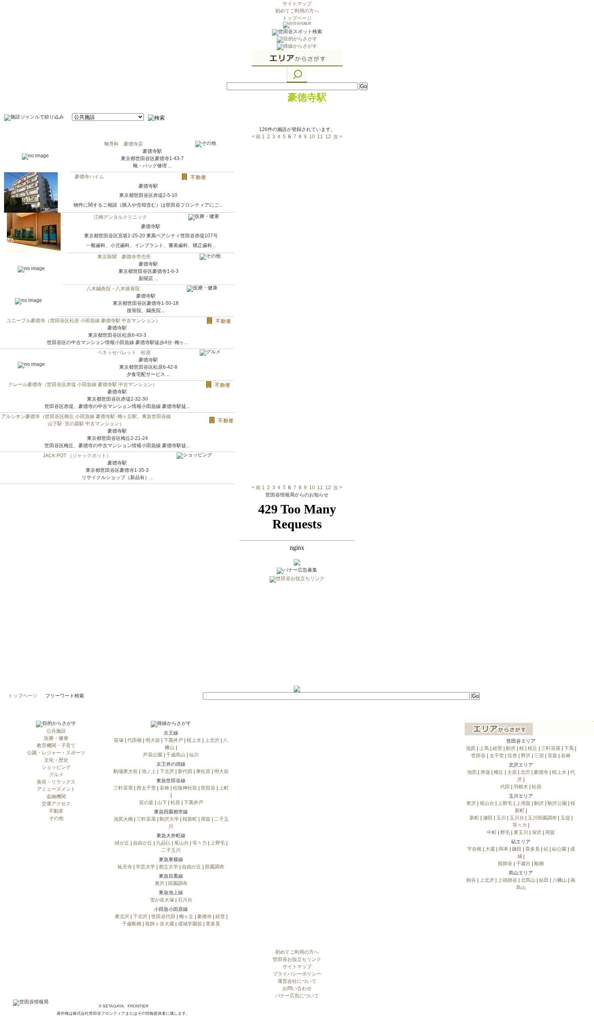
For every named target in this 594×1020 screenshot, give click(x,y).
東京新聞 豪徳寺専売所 (124, 257)
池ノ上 (148, 771)
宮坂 (552, 755)
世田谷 (208, 788)
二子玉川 (171, 850)
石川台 (185, 900)
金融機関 (56, 796)
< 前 (256, 136)
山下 (162, 802)
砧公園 (559, 849)
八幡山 (559, 880)
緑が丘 (122, 843)
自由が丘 (142, 843)
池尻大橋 (123, 819)
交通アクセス (56, 804)
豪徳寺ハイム (89, 177)
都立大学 (168, 867)
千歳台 (523, 863)
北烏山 (528, 880)
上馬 (484, 748)
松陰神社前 (185, 788)
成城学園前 (190, 924)
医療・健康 (56, 738)
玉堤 (565, 818)
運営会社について (297, 981)
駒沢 (511, 748)
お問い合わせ (297, 988)
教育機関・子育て (56, 745)
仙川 (194, 755)
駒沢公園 (557, 803)
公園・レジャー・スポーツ (56, 753)
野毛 (505, 832)
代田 (505, 787)
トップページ (297, 18)
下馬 (569, 748)
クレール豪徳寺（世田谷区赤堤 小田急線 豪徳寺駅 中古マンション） (82, 384)
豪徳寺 (204, 916)
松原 (175, 802)
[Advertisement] (297, 635)
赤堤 (485, 772)
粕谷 (471, 880)
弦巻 (512, 755)
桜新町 (190, 819)
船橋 (539, 863)
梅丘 (498, 772)
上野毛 (218, 843)
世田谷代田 (163, 916)
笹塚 (119, 740)
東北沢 (122, 916)
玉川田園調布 (542, 818)
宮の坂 (146, 802)
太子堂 (496, 755)
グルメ (56, 774)
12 (328, 136)
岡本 (503, 849)
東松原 (203, 771)
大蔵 (490, 849)
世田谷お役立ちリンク (297, 959)
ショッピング (56, 767)
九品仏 (163, 843)
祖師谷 (505, 863)
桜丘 (532, 748)
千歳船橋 (131, 924)
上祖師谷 (507, 880)
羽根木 (521, 787)
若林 (164, 788)
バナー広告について (297, 996)
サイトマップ (297, 3)
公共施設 (56, 731)
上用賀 (523, 803)
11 (320, 136)
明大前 (152, 740)
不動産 (56, 811)
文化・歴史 (56, 760)
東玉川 (521, 832)
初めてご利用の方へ (297, 11)
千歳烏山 (175, 755)
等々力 (199, 843)
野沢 (526, 755)
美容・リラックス (56, 782)
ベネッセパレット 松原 (124, 352)
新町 (474, 818)
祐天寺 (125, 867)
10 (312, 136)
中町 (492, 832)
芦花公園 (152, 755)
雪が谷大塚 (162, 900)
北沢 (525, 772)
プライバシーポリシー (297, 974)
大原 (512, 772)
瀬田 (488, 818)
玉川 (501, 818)
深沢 (536, 832)
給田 (544, 880)
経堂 (220, 916)
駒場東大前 (126, 771)
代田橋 (134, 740)
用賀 (206, 819)
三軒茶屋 (123, 788)
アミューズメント (56, 789)
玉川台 (517, 818)
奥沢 (159, 883)
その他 (56, 818)
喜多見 (213, 924)
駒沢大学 (169, 819)
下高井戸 (173, 740)
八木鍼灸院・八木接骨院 (113, 288)
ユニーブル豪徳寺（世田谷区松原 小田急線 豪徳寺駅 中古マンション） (83, 320)
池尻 (471, 748)
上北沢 (212, 740)
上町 (224, 788)
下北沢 (167, 771)
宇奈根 (474, 849)
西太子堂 (146, 788)
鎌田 (517, 849)
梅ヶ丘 (186, 916)
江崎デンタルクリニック (120, 217)
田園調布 (214, 867)
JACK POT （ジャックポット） (77, 455)
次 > (337, 136)
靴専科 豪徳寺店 (123, 144)
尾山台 (181, 843)
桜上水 (194, 740)
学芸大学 (145, 867)
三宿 (539, 755)
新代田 (185, 771)
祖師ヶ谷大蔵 (159, 924)
